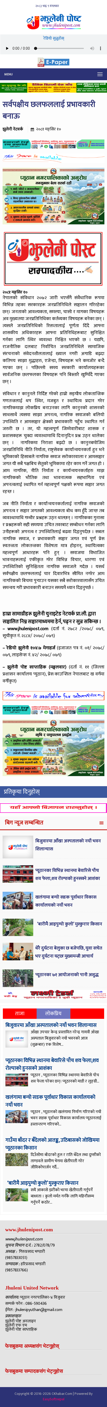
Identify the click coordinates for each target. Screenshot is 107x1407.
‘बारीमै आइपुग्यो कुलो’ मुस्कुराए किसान (69, 924)
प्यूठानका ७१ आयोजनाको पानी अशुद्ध (67, 975)
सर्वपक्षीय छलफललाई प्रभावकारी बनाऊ (49, 110)
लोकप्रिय (53, 1013)
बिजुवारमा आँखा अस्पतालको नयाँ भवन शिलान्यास (51, 1025)
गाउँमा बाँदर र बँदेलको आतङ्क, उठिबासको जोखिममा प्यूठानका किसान (52, 1144)
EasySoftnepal (53, 1399)
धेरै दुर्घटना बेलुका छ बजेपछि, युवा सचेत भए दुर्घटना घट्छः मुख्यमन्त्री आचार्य (68, 952)
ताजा (19, 1013)
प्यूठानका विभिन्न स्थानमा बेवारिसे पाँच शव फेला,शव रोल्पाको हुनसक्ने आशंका (67, 874)
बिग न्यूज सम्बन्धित (24, 823)
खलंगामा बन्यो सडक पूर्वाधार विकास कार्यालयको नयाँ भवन (65, 901)
